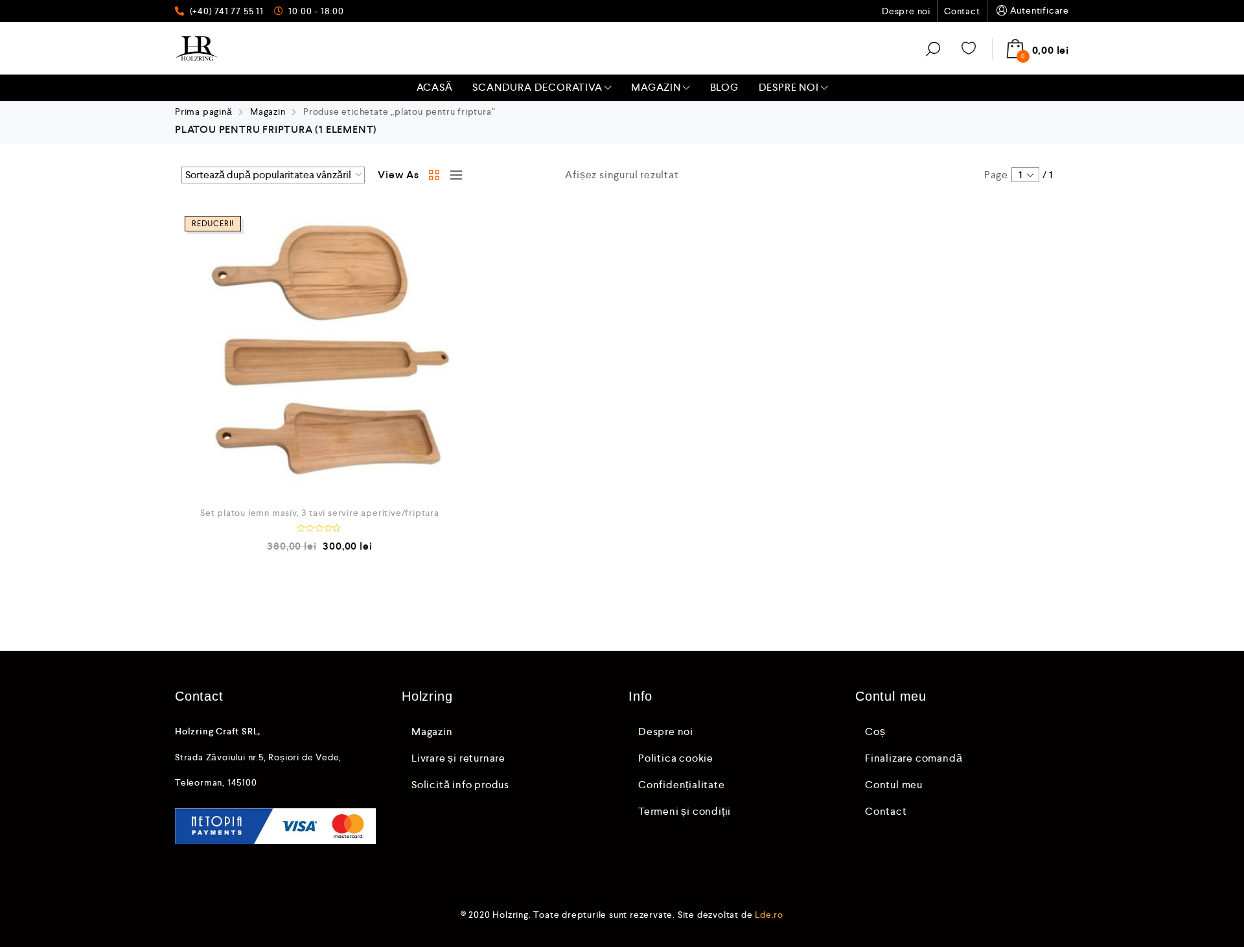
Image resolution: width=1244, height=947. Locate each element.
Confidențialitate (681, 784)
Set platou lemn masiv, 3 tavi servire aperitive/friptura (319, 513)
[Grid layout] (435, 175)
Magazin (656, 87)
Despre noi (906, 11)
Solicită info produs (460, 784)
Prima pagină (204, 111)
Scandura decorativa (537, 87)
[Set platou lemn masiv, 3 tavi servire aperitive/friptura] (319, 351)
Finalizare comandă (913, 758)
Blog (724, 87)
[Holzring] (196, 49)
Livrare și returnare (458, 758)
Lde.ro (769, 914)
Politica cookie (675, 758)
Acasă (435, 87)
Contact (962, 11)
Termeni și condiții (684, 811)
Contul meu (894, 784)
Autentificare (1039, 10)
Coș (875, 731)
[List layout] (453, 175)
